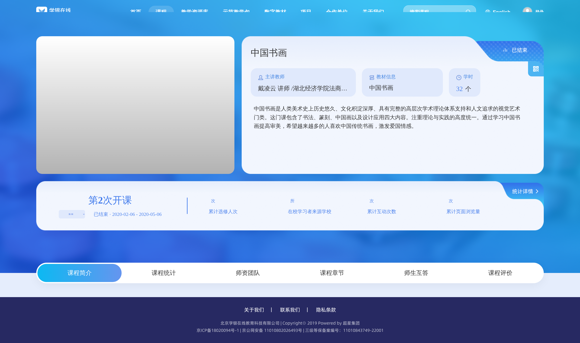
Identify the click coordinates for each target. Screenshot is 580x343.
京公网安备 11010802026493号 (272, 330)
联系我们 (290, 309)
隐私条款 (326, 309)
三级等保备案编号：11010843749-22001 (344, 330)
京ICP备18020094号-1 (218, 330)
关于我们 (254, 309)
